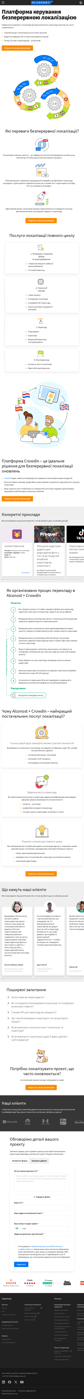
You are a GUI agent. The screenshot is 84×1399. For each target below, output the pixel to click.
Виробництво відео (30, 1313)
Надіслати (21, 1264)
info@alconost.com (19, 1376)
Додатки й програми (61, 1310)
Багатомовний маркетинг (29, 1309)
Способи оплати (7, 1325)
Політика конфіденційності (27, 1391)
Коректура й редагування (62, 1356)
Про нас (4, 1308)
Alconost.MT (28, 1320)
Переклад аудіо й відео (61, 1359)
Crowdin (7, 478)
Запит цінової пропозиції (10, 1328)
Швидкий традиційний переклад (61, 1352)
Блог (3, 1311)
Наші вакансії (6, 1339)
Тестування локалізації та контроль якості (62, 1327)
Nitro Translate (29, 1316)
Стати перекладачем (8, 1342)
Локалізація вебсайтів (61, 1320)
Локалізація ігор (59, 1313)
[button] (17, 1228)
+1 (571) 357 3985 (7, 1376)
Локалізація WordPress (61, 1323)
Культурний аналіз (60, 1332)
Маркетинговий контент (62, 1317)
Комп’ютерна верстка (61, 1335)
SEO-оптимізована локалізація (60, 1339)
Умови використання (9, 1391)
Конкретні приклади (8, 1314)
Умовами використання (41, 1246)
